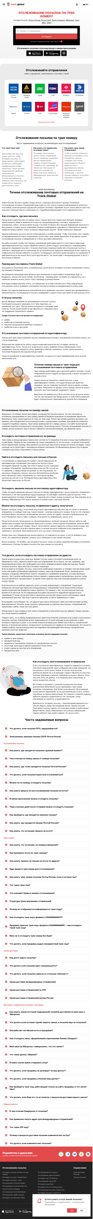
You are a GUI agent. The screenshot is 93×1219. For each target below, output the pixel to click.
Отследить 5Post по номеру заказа (50, 1187)
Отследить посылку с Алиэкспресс (14, 1177)
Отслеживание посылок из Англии (14, 1186)
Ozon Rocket (53, 113)
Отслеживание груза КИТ (47, 1181)
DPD (40, 113)
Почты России (34, 20)
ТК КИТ (26, 113)
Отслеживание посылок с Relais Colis (51, 1190)
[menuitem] (3, 4)
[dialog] (61, 1205)
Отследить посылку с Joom (12, 1180)
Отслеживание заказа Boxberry (49, 1175)
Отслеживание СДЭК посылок (13, 1195)
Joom (77, 20)
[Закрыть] (89, 1196)
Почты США (46, 20)
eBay (44, 23)
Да (72, 1210)
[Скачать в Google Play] (52, 53)
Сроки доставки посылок (79, 1173)
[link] (61, 1154)
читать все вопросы (46, 189)
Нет (81, 1210)
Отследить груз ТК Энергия (48, 1178)
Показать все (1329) (46, 122)
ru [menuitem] (87, 4)
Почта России (13, 96)
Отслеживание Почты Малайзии (13, 1192)
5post (79, 113)
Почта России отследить (11, 1189)
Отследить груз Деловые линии (13, 1198)
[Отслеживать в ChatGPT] (64, 53)
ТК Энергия (79, 95)
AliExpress (70, 20)
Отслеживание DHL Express (48, 1172)
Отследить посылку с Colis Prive (49, 1193)
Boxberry (66, 95)
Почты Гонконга (58, 20)
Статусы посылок (79, 1177)
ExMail (13, 113)
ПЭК (53, 95)
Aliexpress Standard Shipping (66, 115)
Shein (49, 23)
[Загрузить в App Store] (34, 53)
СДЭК (40, 95)
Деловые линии (26, 96)
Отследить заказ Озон (46, 1184)
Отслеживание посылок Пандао (13, 1183)
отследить (47, 36)
